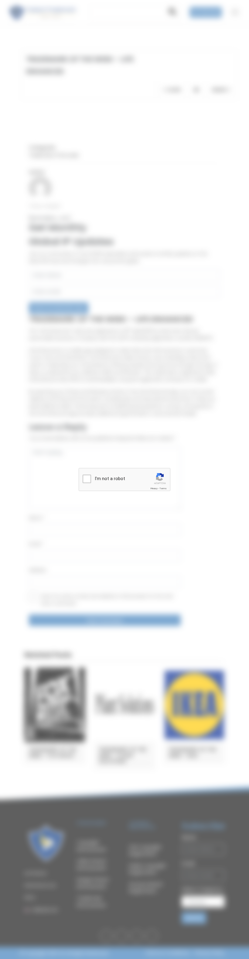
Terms (163, 488)
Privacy (154, 488)
